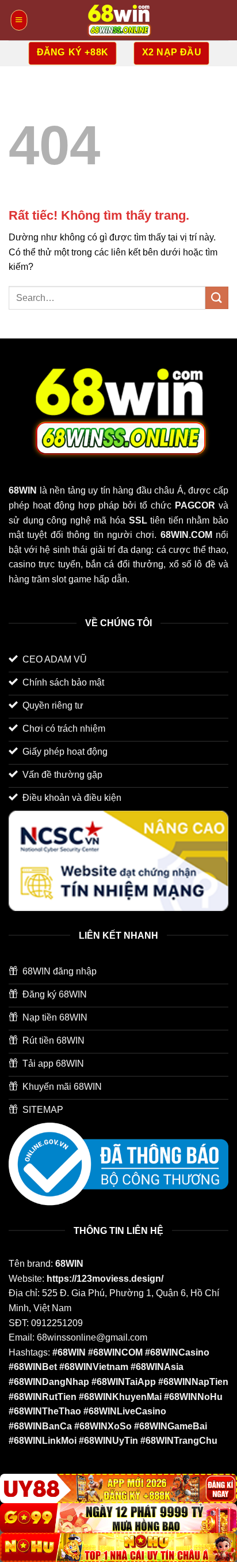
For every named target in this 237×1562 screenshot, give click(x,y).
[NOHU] (118, 1547)
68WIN (69, 1264)
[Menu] (19, 20)
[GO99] (118, 1518)
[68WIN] (118, 20)
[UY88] (118, 1488)
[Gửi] (216, 298)
